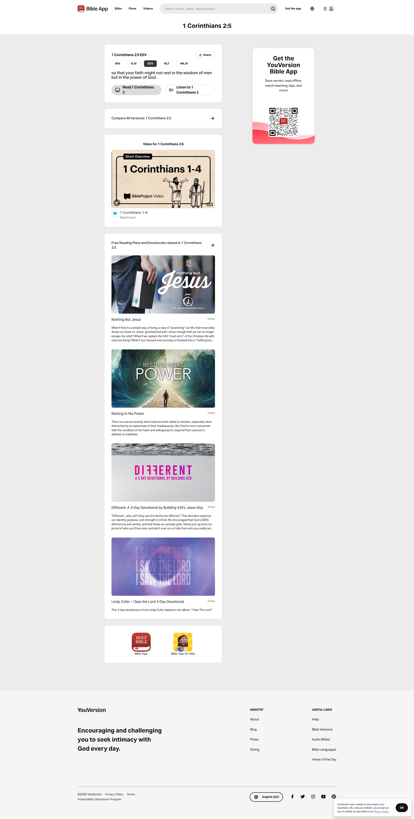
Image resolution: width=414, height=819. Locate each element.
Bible (118, 8)
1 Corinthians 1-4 (138, 212)
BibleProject (128, 217)
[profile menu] (328, 8)
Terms (131, 794)
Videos (148, 8)
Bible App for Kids (183, 653)
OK (402, 807)
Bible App (141, 653)
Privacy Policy (114, 794)
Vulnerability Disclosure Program (99, 799)
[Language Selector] (312, 8)
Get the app (293, 8)
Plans (132, 8)
